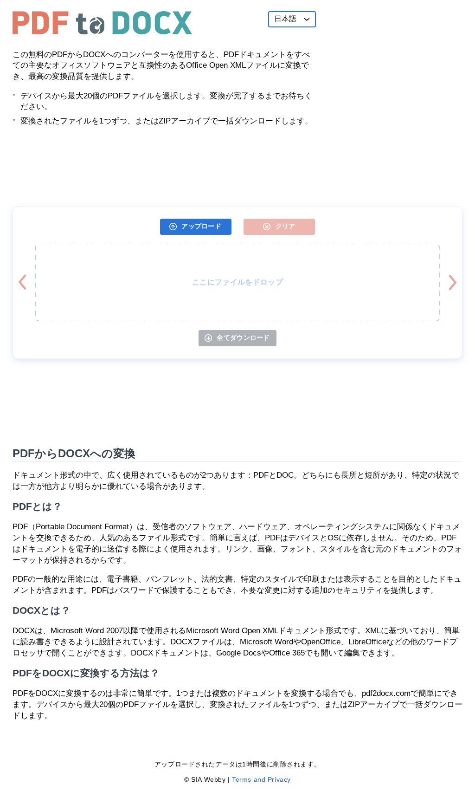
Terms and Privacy (261, 779)
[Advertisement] (392, 69)
